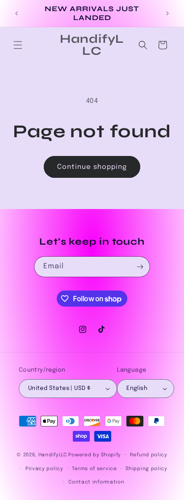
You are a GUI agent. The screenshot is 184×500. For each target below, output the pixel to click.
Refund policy (148, 455)
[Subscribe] (140, 266)
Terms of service (94, 468)
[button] (18, 45)
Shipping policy (146, 468)
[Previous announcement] (16, 13)
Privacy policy (44, 468)
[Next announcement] (167, 13)
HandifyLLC (52, 455)
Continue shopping (92, 167)
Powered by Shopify (94, 455)
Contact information (96, 482)
